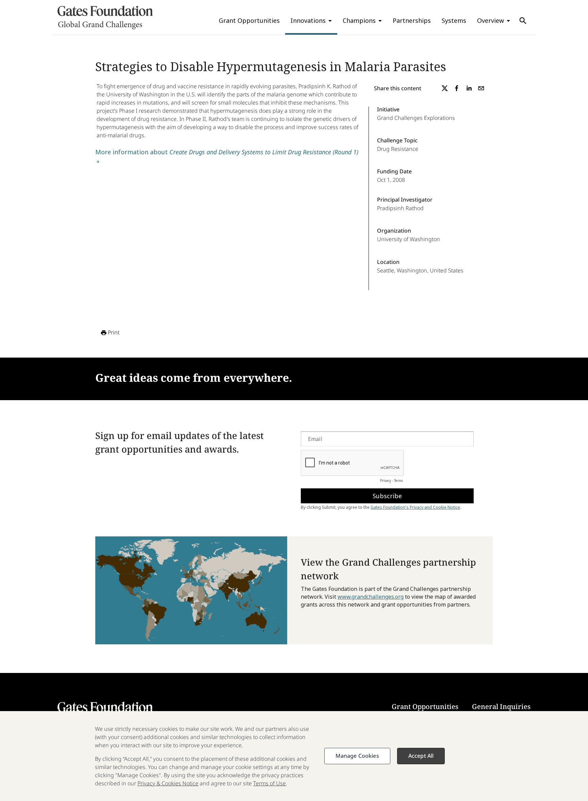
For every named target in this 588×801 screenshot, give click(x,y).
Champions (359, 20)
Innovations (308, 20)
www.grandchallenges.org (371, 596)
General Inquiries (501, 706)
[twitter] (445, 88)
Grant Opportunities (249, 20)
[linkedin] (469, 88)
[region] (294, 756)
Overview (490, 20)
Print (113, 332)
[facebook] (457, 88)
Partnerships (412, 20)
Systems (454, 20)
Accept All (421, 755)
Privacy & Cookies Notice (167, 783)
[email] (481, 88)
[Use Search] (523, 20)
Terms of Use (269, 783)
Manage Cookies (357, 755)
